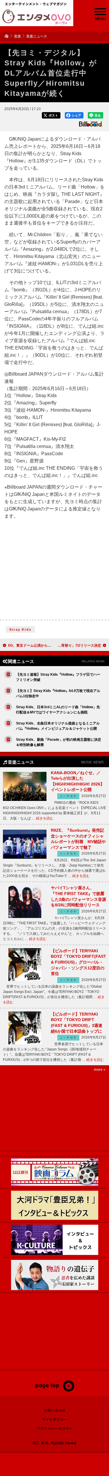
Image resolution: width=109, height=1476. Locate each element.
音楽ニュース (36, 36)
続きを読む (44, 818)
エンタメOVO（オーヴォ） (36, 17)
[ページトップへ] (54, 1390)
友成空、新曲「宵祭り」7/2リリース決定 (69, 645)
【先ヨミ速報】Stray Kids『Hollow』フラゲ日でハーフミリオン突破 (58, 677)
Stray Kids (20, 629)
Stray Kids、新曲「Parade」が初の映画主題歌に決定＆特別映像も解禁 (58, 742)
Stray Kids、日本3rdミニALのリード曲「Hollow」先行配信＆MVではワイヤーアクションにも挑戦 (58, 709)
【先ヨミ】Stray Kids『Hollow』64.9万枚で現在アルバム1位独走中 (58, 693)
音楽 (17, 36)
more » (100, 1070)
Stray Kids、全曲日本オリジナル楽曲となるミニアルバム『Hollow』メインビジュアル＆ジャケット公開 (58, 726)
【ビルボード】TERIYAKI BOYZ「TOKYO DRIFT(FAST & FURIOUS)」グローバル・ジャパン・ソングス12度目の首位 (78, 962)
